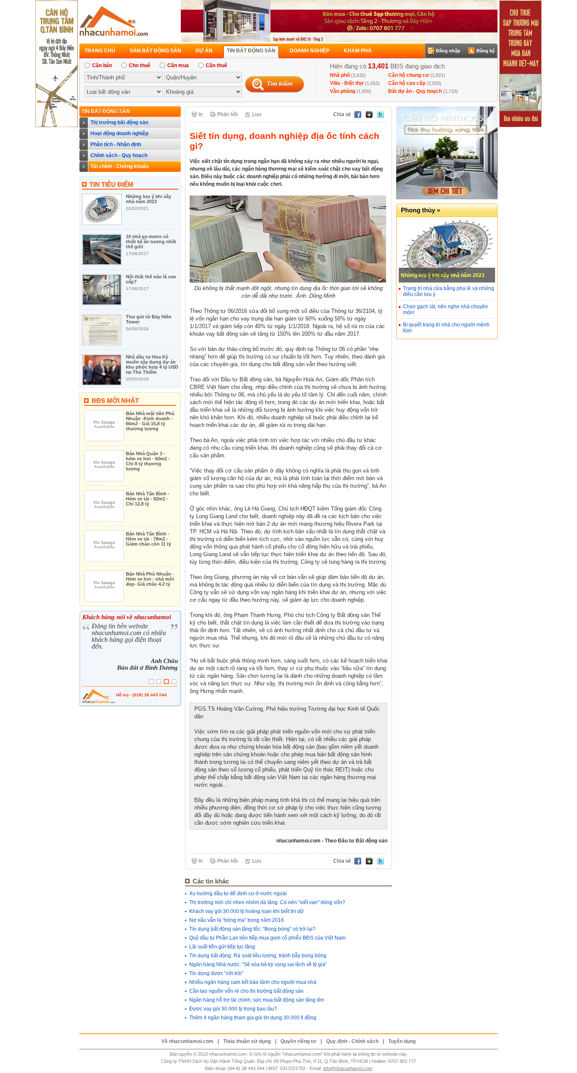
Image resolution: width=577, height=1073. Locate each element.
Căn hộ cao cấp (406, 83)
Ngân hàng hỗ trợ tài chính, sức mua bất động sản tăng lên (256, 1000)
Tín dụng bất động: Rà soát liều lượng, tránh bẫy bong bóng (258, 956)
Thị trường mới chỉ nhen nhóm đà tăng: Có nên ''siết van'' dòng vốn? (267, 902)
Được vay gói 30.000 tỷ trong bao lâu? (233, 1009)
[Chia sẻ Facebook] (358, 114)
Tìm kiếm (279, 83)
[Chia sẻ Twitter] (381, 114)
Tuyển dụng (402, 1041)
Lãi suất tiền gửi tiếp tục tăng (222, 947)
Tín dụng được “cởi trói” (216, 973)
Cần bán (102, 65)
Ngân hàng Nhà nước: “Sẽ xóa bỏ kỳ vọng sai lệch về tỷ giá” (258, 964)
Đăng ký (485, 50)
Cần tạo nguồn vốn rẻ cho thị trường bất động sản (246, 991)
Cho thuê (139, 65)
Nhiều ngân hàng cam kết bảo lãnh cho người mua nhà (252, 982)
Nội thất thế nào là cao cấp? (151, 279)
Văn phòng (342, 91)
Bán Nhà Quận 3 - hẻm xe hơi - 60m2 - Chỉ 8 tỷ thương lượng (148, 461)
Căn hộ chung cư (408, 75)
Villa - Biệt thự (347, 83)
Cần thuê (216, 65)
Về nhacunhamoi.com (187, 1041)
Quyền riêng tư (298, 1041)
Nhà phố (340, 75)
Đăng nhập (448, 50)
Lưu (256, 114)
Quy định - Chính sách (352, 1041)
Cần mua (178, 65)
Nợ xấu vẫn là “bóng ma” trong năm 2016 (236, 920)
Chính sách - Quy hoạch (118, 155)
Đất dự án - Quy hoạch (415, 91)
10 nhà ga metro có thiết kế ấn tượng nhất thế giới (151, 241)
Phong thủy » (420, 210)
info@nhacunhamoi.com (348, 1068)
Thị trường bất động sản (119, 122)
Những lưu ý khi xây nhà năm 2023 (148, 199)
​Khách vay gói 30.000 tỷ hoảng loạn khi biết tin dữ (246, 911)
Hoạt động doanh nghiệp (119, 133)
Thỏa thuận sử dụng (247, 1041)
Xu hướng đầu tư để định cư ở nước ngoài (238, 893)
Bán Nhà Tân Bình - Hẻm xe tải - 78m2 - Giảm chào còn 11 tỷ (148, 538)
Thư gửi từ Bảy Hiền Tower (148, 319)
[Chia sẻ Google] (370, 114)
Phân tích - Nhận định (115, 144)
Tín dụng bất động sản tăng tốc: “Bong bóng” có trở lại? (252, 929)
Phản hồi (227, 114)
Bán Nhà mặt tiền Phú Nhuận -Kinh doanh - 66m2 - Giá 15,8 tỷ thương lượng (150, 421)
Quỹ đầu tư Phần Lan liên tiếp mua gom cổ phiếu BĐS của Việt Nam (267, 938)
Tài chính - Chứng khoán (119, 166)
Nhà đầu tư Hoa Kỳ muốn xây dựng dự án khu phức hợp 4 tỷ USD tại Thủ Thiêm (152, 364)
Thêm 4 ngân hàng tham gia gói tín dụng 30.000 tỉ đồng (252, 1018)
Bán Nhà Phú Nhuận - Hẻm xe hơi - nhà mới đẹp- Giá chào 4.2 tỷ (150, 579)
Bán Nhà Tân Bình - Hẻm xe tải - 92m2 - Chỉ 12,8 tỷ (147, 498)
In (201, 114)
